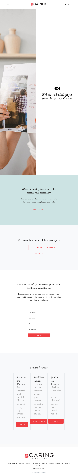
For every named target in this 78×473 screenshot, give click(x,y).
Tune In (22, 424)
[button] (8, 4)
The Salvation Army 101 (46, 248)
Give (23, 248)
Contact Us (39, 254)
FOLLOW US (55, 421)
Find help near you (39, 468)
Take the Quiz (39, 209)
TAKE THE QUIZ (39, 421)
